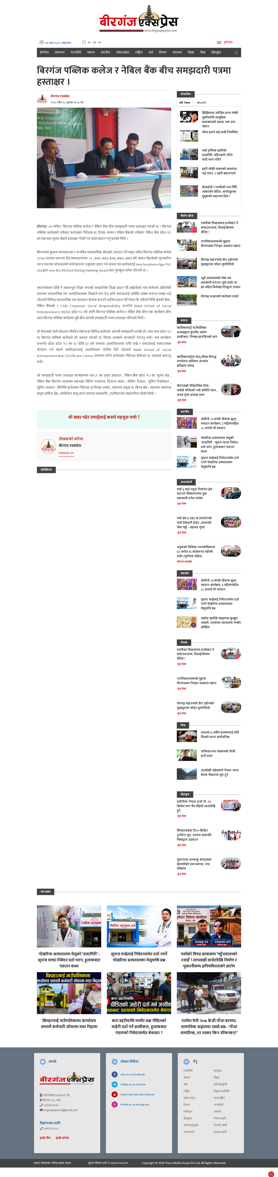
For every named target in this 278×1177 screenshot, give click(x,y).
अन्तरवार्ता (186, 482)
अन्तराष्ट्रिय (219, 1098)
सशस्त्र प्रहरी (220, 1132)
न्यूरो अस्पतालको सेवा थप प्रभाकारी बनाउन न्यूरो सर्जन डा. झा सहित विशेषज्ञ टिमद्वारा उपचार (220, 282)
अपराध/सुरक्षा (190, 1125)
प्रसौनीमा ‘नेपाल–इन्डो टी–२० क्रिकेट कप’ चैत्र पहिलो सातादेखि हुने (196, 806)
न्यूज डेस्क (181, 342)
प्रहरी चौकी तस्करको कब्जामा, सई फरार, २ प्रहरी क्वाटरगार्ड (220, 171)
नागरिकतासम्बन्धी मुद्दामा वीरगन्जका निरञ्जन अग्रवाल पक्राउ (220, 244)
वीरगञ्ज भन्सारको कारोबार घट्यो (219, 296)
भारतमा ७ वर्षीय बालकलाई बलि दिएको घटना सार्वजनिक (220, 735)
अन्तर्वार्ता (218, 1105)
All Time (184, 102)
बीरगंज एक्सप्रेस (60, 96)
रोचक (184, 642)
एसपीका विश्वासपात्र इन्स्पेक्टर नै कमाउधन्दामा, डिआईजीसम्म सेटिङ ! (219, 228)
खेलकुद (216, 52)
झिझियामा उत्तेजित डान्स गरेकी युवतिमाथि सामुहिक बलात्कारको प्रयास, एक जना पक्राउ (220, 119)
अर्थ (150, 52)
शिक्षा (191, 52)
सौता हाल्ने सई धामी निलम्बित (220, 132)
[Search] (236, 52)
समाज (91, 52)
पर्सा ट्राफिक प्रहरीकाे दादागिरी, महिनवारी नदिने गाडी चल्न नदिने (217, 155)
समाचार (60, 52)
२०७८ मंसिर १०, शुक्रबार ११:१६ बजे (67, 102)
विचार (163, 52)
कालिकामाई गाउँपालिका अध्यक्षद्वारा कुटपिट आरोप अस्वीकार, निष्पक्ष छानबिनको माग (197, 332)
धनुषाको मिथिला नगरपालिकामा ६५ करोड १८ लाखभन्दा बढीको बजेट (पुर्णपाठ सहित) (196, 552)
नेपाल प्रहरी (220, 1118)
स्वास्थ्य (177, 52)
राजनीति (76, 52)
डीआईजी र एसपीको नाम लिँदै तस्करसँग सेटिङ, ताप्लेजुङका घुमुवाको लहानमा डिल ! (219, 192)
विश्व (202, 52)
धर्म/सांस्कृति (220, 1084)
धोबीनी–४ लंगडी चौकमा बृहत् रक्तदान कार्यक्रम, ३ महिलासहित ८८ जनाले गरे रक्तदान (220, 423)
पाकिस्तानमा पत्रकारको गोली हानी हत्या (218, 754)
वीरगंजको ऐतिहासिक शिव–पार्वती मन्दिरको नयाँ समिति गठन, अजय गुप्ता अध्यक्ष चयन (197, 390)
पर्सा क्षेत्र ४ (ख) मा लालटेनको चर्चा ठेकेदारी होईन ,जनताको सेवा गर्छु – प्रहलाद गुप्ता (194, 523)
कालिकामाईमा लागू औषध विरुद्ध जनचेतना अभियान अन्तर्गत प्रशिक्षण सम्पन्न (196, 361)
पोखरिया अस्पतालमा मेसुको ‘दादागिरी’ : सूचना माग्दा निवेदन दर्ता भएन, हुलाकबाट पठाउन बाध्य (219, 444)
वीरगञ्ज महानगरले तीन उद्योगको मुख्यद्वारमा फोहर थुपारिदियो (219, 262)
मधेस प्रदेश (122, 52)
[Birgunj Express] (139, 18)
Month (201, 102)
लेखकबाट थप (66, 453)
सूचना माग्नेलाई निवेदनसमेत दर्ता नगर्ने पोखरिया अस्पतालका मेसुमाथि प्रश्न (220, 462)
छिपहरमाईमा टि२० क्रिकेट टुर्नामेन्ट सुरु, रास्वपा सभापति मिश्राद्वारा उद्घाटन (194, 835)
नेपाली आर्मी (220, 1125)
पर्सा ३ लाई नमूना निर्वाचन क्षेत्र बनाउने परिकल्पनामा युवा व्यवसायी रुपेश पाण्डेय (194, 494)
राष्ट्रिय (138, 52)
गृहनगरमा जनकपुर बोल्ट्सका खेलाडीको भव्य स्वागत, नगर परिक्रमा (194, 864)
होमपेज (44, 52)
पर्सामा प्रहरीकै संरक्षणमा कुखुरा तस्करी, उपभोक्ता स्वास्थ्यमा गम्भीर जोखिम (221, 623)
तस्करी (217, 1111)
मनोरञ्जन (188, 1111)
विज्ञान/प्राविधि (221, 1091)
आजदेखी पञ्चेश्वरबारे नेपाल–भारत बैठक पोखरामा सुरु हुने (220, 773)
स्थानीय (105, 52)
